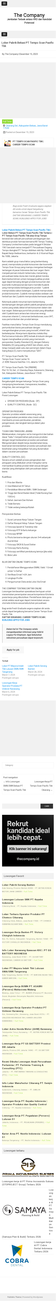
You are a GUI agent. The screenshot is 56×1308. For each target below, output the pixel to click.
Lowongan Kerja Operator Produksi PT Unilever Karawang (12, 686)
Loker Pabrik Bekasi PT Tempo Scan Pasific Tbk (26, 230)
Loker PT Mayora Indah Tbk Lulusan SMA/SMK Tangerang (13, 669)
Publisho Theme (14, 1297)
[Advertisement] (28, 90)
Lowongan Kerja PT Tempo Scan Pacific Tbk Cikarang (41, 785)
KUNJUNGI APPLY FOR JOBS (16, 620)
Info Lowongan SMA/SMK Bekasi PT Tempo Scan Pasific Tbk (14, 785)
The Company (29, 15)
